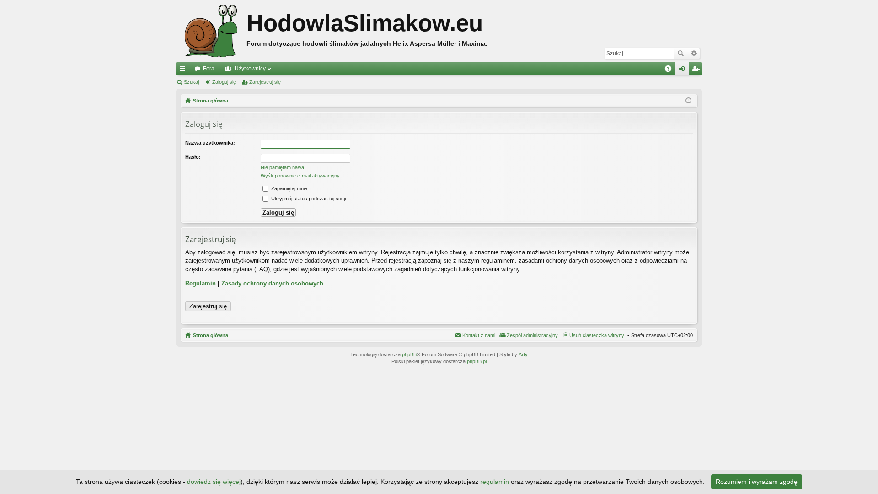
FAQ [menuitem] (671, 70)
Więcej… (184, 70)
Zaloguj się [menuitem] (684, 70)
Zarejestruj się (265, 82)
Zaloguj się (224, 82)
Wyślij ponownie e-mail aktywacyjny (300, 175)
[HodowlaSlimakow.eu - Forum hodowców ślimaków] (211, 31)
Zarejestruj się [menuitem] (697, 70)
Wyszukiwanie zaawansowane (693, 53)
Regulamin (200, 283)
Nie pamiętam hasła (282, 167)
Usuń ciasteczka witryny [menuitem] (596, 335)
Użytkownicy (250, 68)
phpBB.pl (477, 361)
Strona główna (210, 335)
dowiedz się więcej (214, 481)
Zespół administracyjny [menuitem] (532, 335)
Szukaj (680, 53)
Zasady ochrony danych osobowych (272, 283)
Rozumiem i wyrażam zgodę (757, 481)
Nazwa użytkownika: (210, 142)
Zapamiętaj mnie (288, 188)
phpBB (409, 354)
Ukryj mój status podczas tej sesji (308, 198)
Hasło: (193, 157)
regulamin (494, 481)
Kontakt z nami (478, 335)
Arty (523, 354)
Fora (208, 68)
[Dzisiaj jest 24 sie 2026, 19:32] (688, 100)
